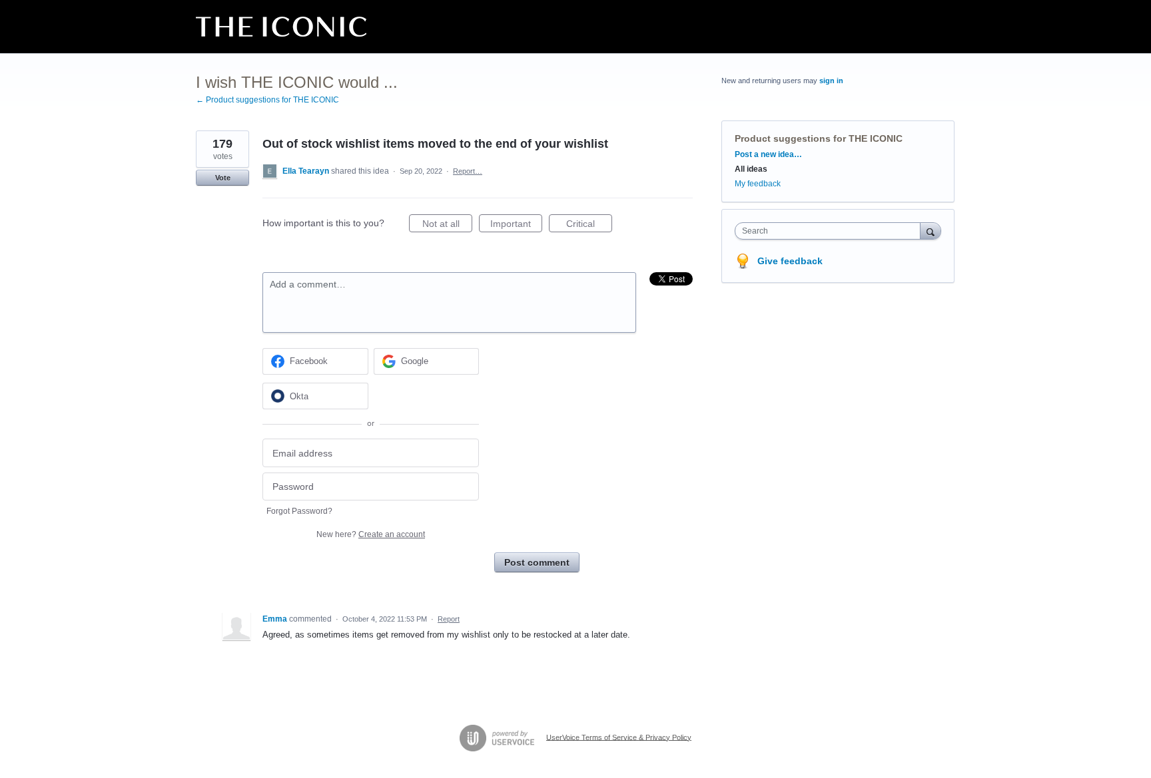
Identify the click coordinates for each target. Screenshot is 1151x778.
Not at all (447, 225)
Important (516, 225)
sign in (831, 81)
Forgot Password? (299, 511)
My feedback (758, 183)
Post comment (537, 562)
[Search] (930, 230)
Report (449, 619)
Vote (222, 178)
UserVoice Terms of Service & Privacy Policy (618, 737)
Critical (589, 225)
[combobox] (831, 231)
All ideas (751, 169)
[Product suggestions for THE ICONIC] (281, 27)
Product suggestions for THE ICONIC (819, 138)
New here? (370, 534)
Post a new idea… (768, 154)
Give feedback (790, 261)
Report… (467, 171)
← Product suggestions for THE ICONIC (267, 99)
